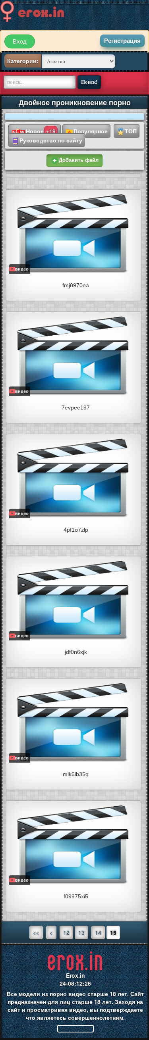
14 (98, 932)
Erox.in (75, 975)
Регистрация (122, 40)
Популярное (91, 131)
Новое (41, 131)
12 (66, 932)
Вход (20, 41)
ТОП (131, 131)
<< (36, 932)
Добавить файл (79, 160)
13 (81, 932)
